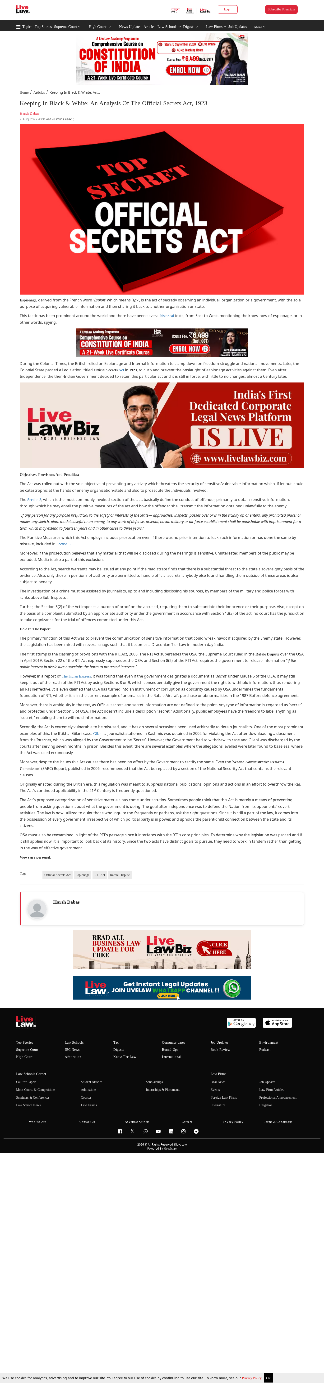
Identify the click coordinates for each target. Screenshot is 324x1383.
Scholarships (154, 1082)
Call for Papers (26, 1082)
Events (215, 1090)
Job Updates (237, 27)
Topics (27, 27)
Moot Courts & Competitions (35, 1090)
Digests (188, 27)
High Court (24, 1057)
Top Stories (43, 27)
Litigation (266, 1105)
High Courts (98, 27)
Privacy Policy (252, 1378)
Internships (218, 1105)
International (171, 1057)
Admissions (88, 1090)
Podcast (264, 1049)
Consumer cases (173, 1042)
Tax (116, 1042)
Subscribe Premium (281, 9)
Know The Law (124, 1057)
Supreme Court (65, 27)
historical (167, 316)
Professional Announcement (277, 1097)
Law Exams (89, 1105)
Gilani (97, 734)
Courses (86, 1097)
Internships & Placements (163, 1090)
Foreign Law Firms (224, 1097)
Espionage (82, 875)
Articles (149, 27)
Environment (268, 1042)
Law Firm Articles (271, 1090)
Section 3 (34, 500)
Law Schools (167, 27)
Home (24, 92)
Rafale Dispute (120, 875)
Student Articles (91, 1082)
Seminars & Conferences (32, 1097)
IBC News (72, 1049)
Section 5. (63, 544)
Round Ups (170, 1049)
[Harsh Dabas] (37, 909)
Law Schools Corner (31, 1074)
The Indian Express (76, 676)
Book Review (220, 1049)
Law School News (28, 1105)
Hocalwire (170, 1148)
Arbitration (73, 1057)
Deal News (218, 1082)
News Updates (130, 27)
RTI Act (99, 875)
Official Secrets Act (57, 875)
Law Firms (214, 27)
